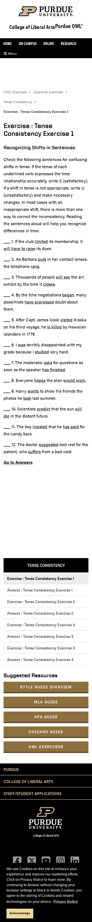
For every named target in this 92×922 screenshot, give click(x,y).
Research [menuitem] (68, 43)
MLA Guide (46, 702)
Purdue (11, 769)
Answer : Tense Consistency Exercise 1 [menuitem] (40, 590)
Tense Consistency (18, 101)
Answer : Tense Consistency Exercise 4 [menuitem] (40, 659)
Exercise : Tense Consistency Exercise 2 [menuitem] (41, 601)
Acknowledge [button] (19, 913)
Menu (12, 53)
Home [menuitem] (7, 43)
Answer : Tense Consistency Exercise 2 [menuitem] (40, 613)
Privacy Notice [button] (65, 902)
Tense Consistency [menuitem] (46, 565)
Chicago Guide (46, 731)
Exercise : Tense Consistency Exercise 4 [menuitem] (41, 648)
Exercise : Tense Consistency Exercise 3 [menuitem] (41, 624)
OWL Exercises (46, 746)
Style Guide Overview (46, 687)
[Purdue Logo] (46, 11)
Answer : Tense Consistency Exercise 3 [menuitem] (40, 636)
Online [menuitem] (48, 43)
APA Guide (46, 716)
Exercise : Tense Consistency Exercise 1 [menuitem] (40, 578)
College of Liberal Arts (32, 27)
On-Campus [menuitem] (28, 43)
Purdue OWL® (69, 26)
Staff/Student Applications (32, 793)
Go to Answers (18, 462)
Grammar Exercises (48, 91)
